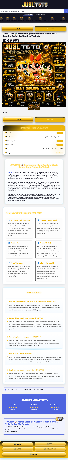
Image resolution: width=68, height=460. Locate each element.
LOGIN (17, 28)
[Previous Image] (3, 75)
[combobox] (32, 11)
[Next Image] (64, 75)
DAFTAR (50, 28)
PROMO (19, 444)
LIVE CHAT (35, 455)
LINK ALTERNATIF (51, 449)
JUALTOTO (11, 172)
